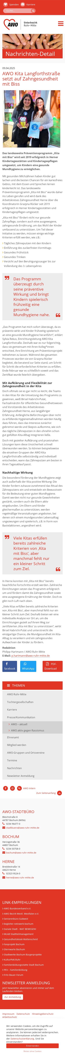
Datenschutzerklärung (22, 1038)
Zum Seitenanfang (46, 792)
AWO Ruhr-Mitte (16, 694)
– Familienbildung (15, 969)
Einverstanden (32, 1045)
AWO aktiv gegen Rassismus (27, 730)
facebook (9, 668)
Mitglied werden (16, 745)
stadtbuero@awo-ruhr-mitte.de (22, 827)
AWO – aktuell (19, 724)
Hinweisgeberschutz (42, 1013)
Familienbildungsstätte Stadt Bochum (24, 964)
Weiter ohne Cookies (32, 1051)
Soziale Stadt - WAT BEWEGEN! (20, 928)
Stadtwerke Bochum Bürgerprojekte (23, 954)
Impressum (8, 1013)
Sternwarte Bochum (14, 949)
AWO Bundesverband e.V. (17, 908)
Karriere (30, 4)
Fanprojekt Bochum (14, 944)
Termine (12, 760)
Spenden (14, 4)
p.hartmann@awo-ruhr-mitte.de (31, 655)
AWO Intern (29, 788)
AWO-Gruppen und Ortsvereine (25, 752)
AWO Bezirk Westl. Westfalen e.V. (21, 913)
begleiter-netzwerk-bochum (18, 923)
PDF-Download (50, 666)
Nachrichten (14, 768)
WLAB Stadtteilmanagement (18, 934)
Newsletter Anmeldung (20, 776)
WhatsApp (28, 668)
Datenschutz (23, 1013)
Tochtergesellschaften (20, 702)
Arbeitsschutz (9, 1017)
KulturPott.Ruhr (12, 959)
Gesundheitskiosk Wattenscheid (21, 939)
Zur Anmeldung (12, 996)
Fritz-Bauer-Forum (13, 974)
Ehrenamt (13, 737)
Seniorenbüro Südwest (16, 918)
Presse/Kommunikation (21, 717)
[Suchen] (33, 10)
